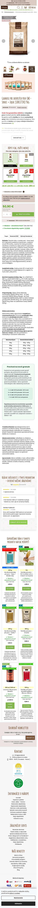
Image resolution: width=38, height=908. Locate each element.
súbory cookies (14, 893)
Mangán (20, 296)
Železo (14, 293)
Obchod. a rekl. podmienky (18, 808)
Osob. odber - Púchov (18, 802)
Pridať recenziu (22, 107)
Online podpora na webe (19, 757)
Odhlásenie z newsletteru (18, 840)
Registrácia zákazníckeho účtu (18, 838)
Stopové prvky (7, 293)
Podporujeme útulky (18, 866)
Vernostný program (18, 857)
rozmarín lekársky (18, 251)
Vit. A (24, 277)
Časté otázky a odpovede (18, 832)
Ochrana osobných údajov (18, 812)
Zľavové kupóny (18, 868)
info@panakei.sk (20, 755)
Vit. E (22, 279)
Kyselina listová (27, 286)
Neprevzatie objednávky (18, 806)
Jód (20, 300)
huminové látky (29, 253)
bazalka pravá (28, 251)
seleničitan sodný (21, 301)
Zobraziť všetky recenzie (18, 522)
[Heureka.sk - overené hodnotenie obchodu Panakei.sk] (18, 770)
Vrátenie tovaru (18, 818)
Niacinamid (26, 282)
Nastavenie (18, 898)
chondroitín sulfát (11, 256)
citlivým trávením (26, 121)
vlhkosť (12, 272)
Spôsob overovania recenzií (18, 810)
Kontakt (18, 798)
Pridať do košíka (24, 214)
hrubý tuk (29, 268)
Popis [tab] (6, 236)
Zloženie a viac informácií (13, 192)
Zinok (21, 294)
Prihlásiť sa (30, 738)
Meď (20, 298)
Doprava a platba (18, 800)
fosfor (4, 272)
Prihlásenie (18, 844)
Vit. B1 (15, 280)
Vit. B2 (27, 280)
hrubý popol (7, 270)
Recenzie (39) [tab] (14, 236)
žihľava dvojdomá (7, 253)
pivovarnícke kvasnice (24, 258)
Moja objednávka (18, 816)
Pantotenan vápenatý (17, 284)
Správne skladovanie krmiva (18, 834)
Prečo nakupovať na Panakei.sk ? (18, 836)
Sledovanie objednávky (18, 804)
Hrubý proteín (18, 268)
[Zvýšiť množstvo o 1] (10, 214)
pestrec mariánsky (19, 253)
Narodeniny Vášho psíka (18, 864)
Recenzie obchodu (18, 829)
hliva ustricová (21, 256)
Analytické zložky (7, 268)
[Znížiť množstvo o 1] (4, 214)
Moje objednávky (18, 842)
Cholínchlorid (9, 282)
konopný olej (8, 251)
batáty (15, 117)
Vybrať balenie (10, 705)
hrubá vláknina (18, 270)
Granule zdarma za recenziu (18, 861)
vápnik (28, 270)
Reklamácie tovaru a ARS (18, 814)
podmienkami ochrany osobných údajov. (23, 742)
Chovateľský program (18, 859)
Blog (18, 870)
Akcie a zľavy (18, 855)
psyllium (15, 258)
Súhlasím (18, 904)
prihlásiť (28, 4)
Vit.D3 (9, 279)
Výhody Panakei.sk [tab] (26, 236)
